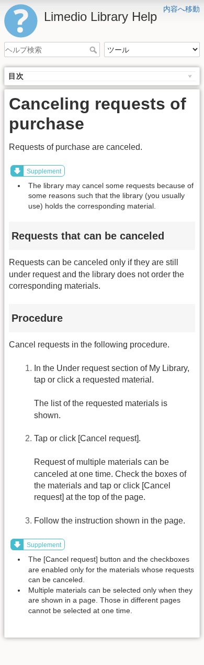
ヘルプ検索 (94, 49)
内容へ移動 (181, 9)
